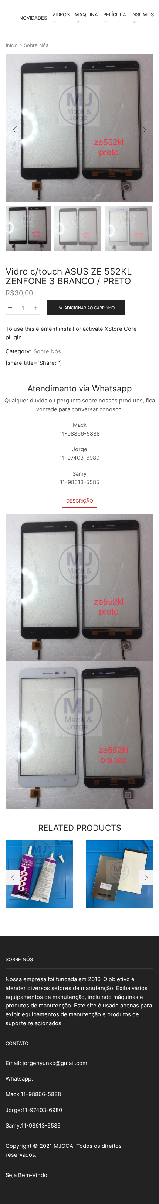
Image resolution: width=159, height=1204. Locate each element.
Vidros (61, 14)
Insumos (142, 14)
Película (114, 14)
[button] (15, 130)
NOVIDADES (33, 18)
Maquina (86, 14)
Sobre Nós (36, 45)
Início (12, 45)
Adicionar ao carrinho (89, 307)
